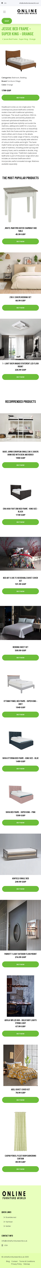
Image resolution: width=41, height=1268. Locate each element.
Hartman (9, 1222)
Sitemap (26, 1264)
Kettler (8, 1226)
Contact (14, 1261)
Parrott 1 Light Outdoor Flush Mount (20, 953)
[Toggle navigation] (4, 12)
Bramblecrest (11, 1217)
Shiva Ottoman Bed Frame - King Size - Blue (20, 758)
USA (5, 3)
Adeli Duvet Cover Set (20, 1089)
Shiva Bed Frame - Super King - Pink (20, 812)
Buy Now (20, 98)
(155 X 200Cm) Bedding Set (20, 297)
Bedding (23, 77)
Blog (8, 1261)
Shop (7, 21)
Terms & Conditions (27, 1261)
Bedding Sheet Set (20, 647)
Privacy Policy (16, 1264)
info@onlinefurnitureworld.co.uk (29, 3)
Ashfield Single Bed (20, 878)
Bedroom (15, 77)
